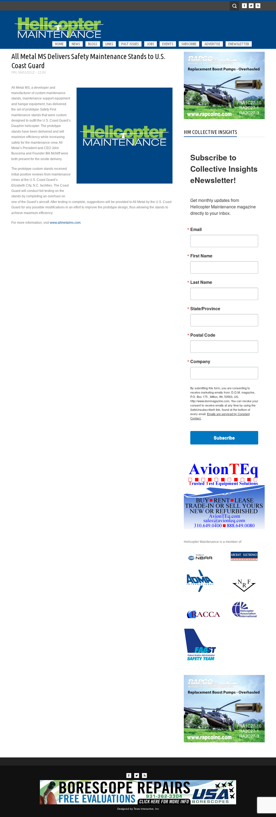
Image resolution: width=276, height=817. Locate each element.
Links (109, 44)
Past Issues (130, 44)
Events (167, 44)
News (76, 44)
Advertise (212, 44)
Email (196, 229)
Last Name (201, 282)
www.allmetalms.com (65, 223)
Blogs (92, 44)
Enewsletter (238, 44)
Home (59, 44)
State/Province (205, 308)
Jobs (150, 44)
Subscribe (188, 44)
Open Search (234, 6)
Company (200, 361)
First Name (201, 256)
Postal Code (202, 335)
